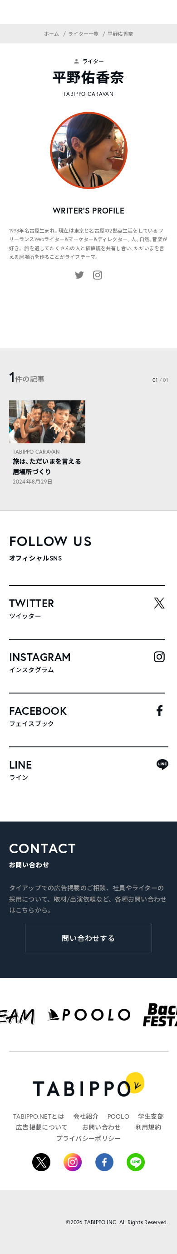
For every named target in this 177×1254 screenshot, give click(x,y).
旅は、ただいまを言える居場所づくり (47, 466)
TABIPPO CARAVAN (36, 451)
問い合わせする (89, 938)
